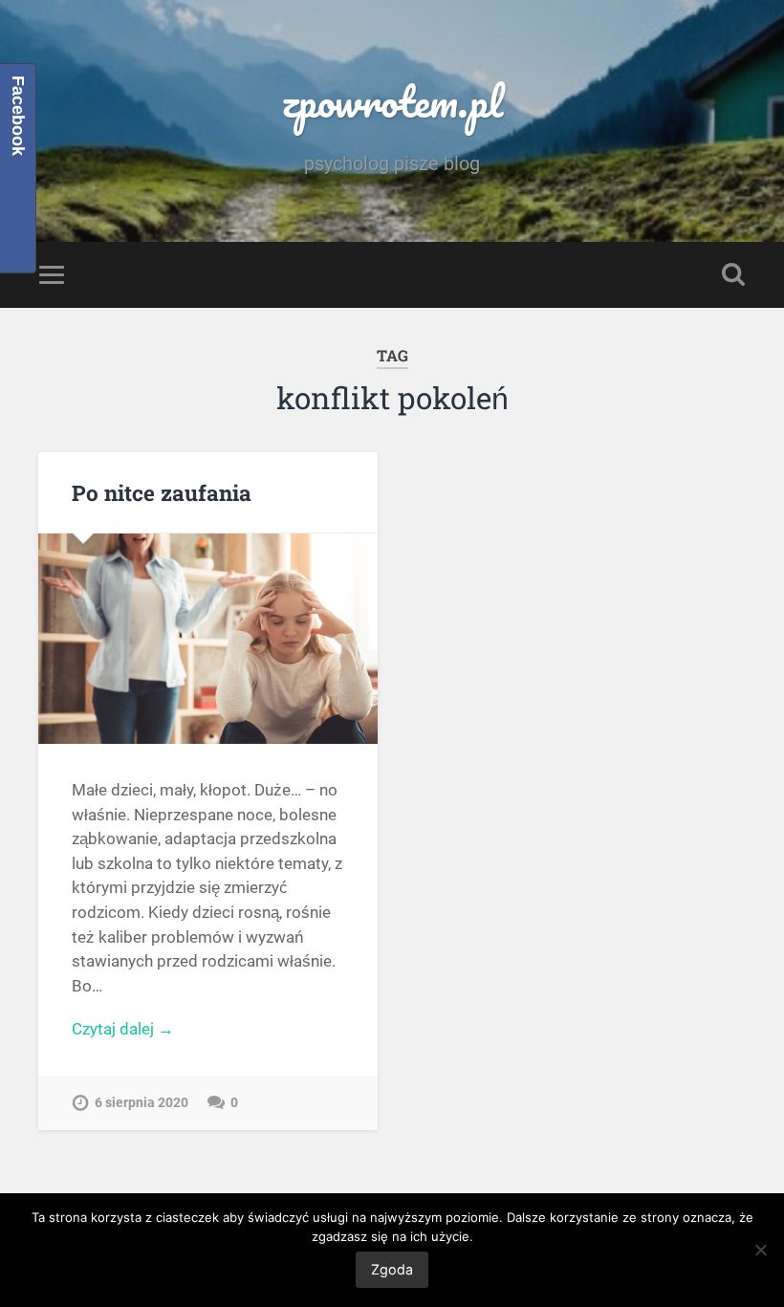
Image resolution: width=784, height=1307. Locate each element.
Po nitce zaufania (161, 492)
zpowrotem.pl (392, 101)
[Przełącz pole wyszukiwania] (733, 274)
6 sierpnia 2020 (141, 1103)
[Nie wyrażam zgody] (760, 1249)
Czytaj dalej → (123, 1028)
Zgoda (392, 1269)
